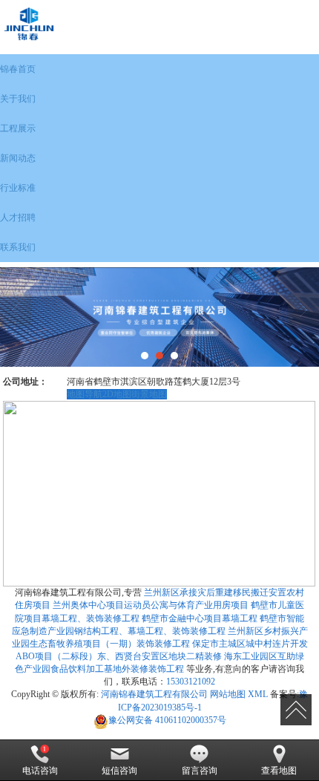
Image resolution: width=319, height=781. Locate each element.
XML (258, 694)
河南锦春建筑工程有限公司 (154, 694)
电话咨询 (40, 770)
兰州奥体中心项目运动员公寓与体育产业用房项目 (151, 605)
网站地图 (228, 694)
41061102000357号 (167, 720)
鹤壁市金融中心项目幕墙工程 (199, 618)
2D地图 (116, 394)
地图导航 (84, 394)
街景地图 (149, 394)
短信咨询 (119, 770)
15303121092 (190, 681)
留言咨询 (199, 770)
